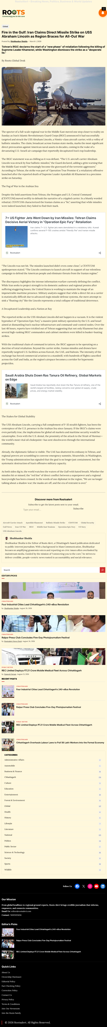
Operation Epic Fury (66, 527)
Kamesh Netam (10, 674)
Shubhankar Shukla (19, 41)
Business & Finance (13, 771)
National (8, 835)
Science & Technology (14, 852)
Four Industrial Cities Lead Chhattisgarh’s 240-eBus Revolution (35, 604)
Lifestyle (8, 823)
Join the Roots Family (11, 1013)
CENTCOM (73, 523)
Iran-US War (20, 527)
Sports (7, 864)
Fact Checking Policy (11, 986)
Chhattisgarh (7, 601)
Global (5, 26)
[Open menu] (103, 8)
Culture (7, 783)
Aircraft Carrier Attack (13, 523)
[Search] (102, 570)
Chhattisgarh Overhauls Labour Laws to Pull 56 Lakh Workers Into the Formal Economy (60, 742)
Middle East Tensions (46, 527)
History (7, 817)
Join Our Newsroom (11, 1008)
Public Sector (7, 667)
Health (7, 812)
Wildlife (8, 869)
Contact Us (7, 995)
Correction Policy (9, 990)
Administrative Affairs (14, 760)
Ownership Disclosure (11, 977)
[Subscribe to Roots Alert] (103, 13)
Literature (9, 829)
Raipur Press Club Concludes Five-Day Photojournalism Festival (36, 637)
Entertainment (11, 794)
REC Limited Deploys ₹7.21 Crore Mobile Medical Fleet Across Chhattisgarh (42, 670)
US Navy (82, 527)
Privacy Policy (8, 999)
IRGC (31, 527)
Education (9, 788)
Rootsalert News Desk (13, 641)
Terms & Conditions (11, 1004)
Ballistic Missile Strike (55, 523)
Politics (7, 841)
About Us (6, 972)
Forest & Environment (14, 800)
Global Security (87, 523)
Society (7, 858)
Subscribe (78, 508)
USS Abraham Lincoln (12, 531)
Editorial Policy (8, 981)
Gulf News (7, 527)
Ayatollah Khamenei (34, 523)
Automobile (9, 765)
